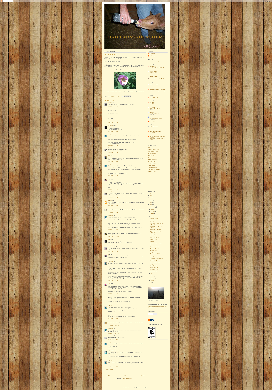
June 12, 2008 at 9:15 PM (113, 358)
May (152, 273)
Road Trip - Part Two (154, 246)
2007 (151, 282)
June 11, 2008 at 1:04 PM (113, 251)
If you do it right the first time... (155, 108)
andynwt (138, 387)
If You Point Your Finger (153, 151)
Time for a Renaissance (154, 113)
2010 (151, 200)
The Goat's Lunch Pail (154, 121)
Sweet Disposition (151, 161)
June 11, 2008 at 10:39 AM (113, 236)
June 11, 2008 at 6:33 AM (113, 122)
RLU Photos (152, 107)
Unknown (110, 200)
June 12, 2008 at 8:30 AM (113, 339)
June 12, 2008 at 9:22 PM (113, 366)
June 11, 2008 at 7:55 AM (113, 189)
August (152, 213)
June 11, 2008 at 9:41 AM (113, 229)
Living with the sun (154, 84)
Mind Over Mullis (151, 155)
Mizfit (149, 157)
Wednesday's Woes (154, 267)
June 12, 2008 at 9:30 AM (113, 348)
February (153, 278)
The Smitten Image (154, 126)
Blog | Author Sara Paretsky (156, 61)
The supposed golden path (155, 131)
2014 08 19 (152, 103)
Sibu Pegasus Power (152, 159)
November (153, 207)
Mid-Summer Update (154, 72)
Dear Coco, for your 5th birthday (156, 118)
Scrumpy (110, 208)
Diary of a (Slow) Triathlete (153, 149)
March (152, 276)
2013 (151, 195)
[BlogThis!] (126, 96)
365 (149, 147)
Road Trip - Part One (154, 248)
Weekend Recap (153, 271)
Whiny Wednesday (154, 256)
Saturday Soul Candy (154, 237)
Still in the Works (153, 117)
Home (125, 375)
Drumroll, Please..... (154, 260)
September (153, 211)
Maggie (109, 320)
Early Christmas (153, 98)
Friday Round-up (153, 221)
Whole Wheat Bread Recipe (156, 243)
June (152, 216)
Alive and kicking (153, 132)
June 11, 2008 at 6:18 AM (113, 106)
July (152, 215)
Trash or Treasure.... (154, 218)
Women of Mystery (152, 171)
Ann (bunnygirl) (111, 246)
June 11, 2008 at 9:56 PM (113, 318)
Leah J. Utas (110, 125)
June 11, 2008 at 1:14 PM (113, 258)
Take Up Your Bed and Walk (154, 163)
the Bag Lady (110, 134)
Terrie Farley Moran (112, 177)
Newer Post (108, 375)
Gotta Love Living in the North (156, 258)
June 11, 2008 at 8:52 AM (113, 197)
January (152, 280)
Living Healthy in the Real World (157, 78)
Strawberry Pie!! (153, 234)
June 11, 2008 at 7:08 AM (113, 161)
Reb (108, 231)
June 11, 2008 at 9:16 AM (113, 205)
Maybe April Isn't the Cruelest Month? (157, 67)
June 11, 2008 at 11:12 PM (113, 325)
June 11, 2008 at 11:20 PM (113, 333)
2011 (151, 199)
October (152, 209)
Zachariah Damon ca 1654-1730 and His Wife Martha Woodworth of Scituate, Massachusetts (157, 93)
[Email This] (125, 96)
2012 (151, 197)
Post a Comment (109, 369)
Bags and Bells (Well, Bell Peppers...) (155, 254)
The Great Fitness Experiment (154, 169)
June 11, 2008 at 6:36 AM (113, 131)
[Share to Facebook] (129, 96)
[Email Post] (122, 96)
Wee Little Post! (153, 250)
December (153, 206)
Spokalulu (152, 112)
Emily (109, 155)
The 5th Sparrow (151, 165)
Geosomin (110, 191)
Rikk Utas (152, 102)
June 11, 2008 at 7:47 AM (113, 175)
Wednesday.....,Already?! (155, 229)
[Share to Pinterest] (130, 96)
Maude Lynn (110, 335)
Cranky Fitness (153, 66)
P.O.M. (109, 283)
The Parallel (152, 123)
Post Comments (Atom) (128, 378)
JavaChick (110, 102)
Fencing (152, 241)
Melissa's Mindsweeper (153, 153)
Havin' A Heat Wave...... (155, 269)
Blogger (147, 387)
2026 (151, 193)
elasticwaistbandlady (112, 350)
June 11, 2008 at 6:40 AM (113, 145)
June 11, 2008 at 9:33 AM (113, 212)
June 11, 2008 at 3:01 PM (113, 280)
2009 (151, 202)
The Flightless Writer (152, 167)
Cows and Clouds (153, 220)
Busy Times (152, 244)
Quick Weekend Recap (155, 262)
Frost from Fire (152, 127)
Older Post (142, 375)
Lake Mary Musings (154, 76)
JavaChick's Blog (153, 71)
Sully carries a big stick (154, 85)
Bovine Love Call (153, 265)
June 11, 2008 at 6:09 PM (113, 293)
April (152, 275)
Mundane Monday (154, 236)
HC (108, 254)
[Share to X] (127, 96)
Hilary (109, 239)
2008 (151, 204)
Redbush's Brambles (154, 97)
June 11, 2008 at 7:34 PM (113, 303)
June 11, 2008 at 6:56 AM (113, 152)
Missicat (109, 147)
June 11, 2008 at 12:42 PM (113, 244)
